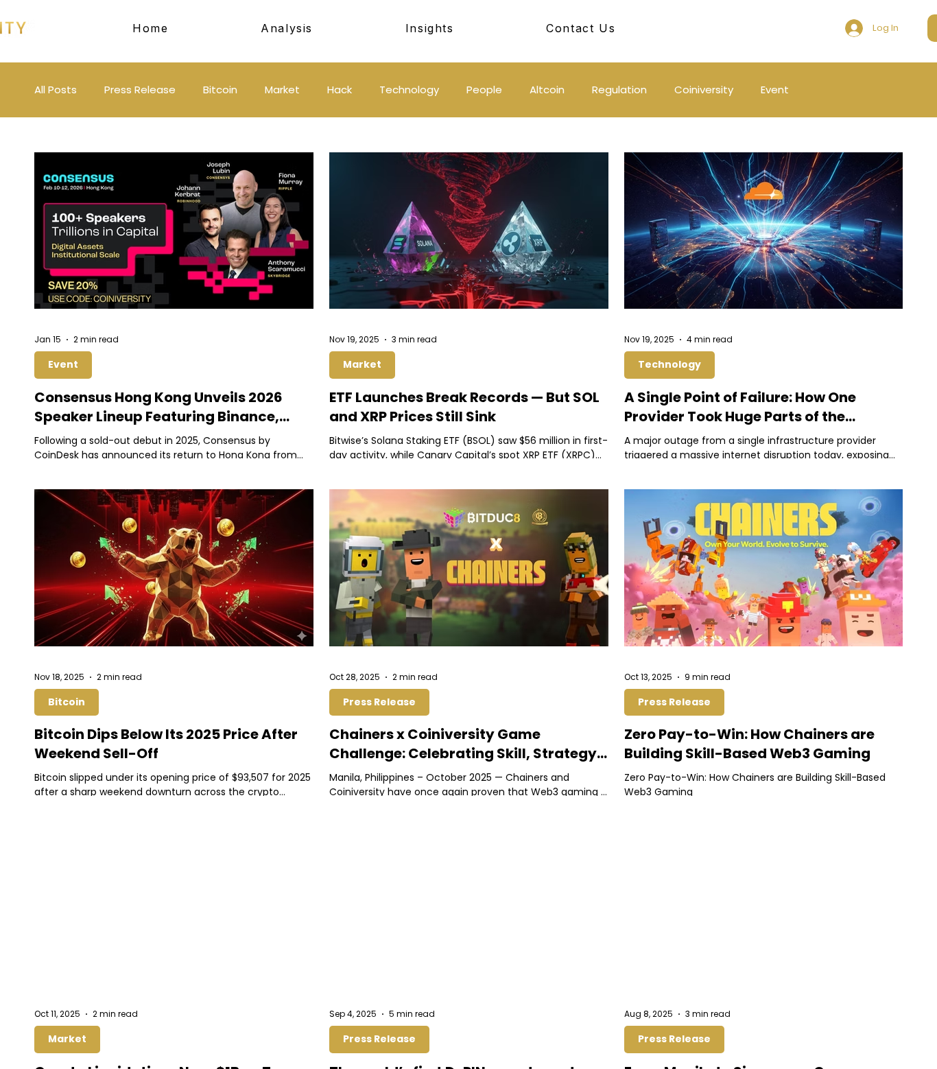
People (484, 90)
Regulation (619, 90)
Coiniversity (703, 90)
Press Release (140, 90)
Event (775, 90)
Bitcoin (220, 90)
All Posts (55, 90)
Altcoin (547, 90)
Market (282, 90)
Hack (339, 90)
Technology (409, 90)
